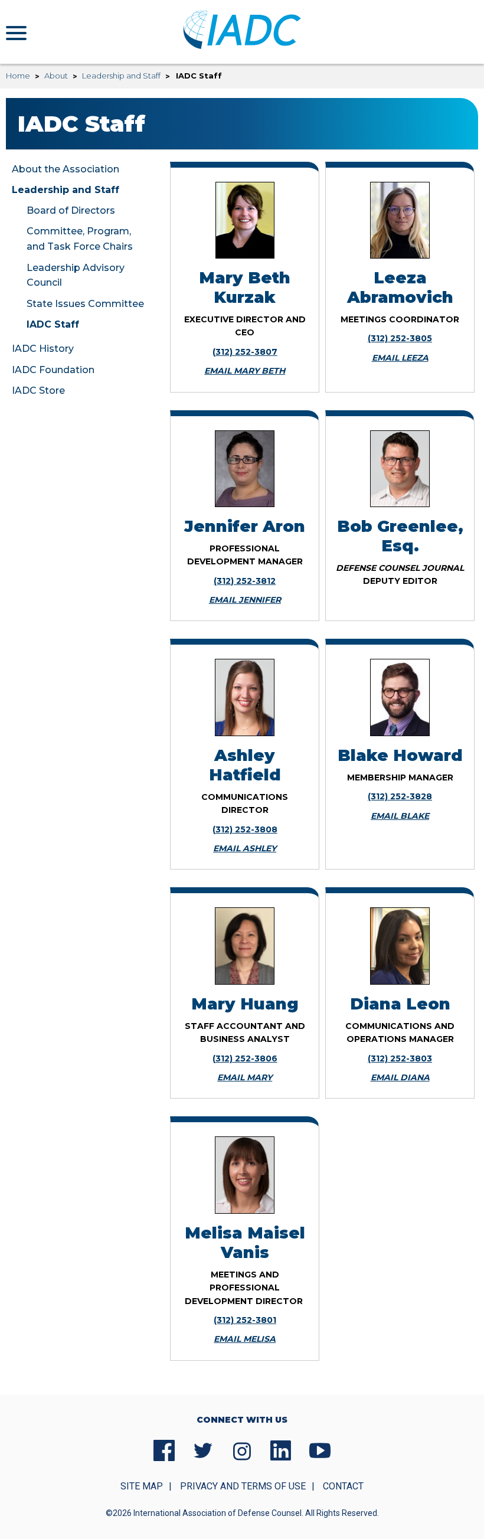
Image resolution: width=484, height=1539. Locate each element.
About (56, 75)
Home (18, 75)
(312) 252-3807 (244, 352)
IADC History (43, 348)
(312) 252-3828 (400, 796)
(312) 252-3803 (400, 1058)
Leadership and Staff (121, 75)
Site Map (141, 1486)
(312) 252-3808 (244, 829)
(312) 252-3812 (245, 581)
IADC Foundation (53, 369)
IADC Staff (53, 324)
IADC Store (38, 390)
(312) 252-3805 (400, 338)
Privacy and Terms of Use (243, 1486)
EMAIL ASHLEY (244, 848)
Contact (343, 1486)
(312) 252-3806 (244, 1058)
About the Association (65, 169)
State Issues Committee (85, 303)
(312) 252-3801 (245, 1320)
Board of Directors (71, 210)
